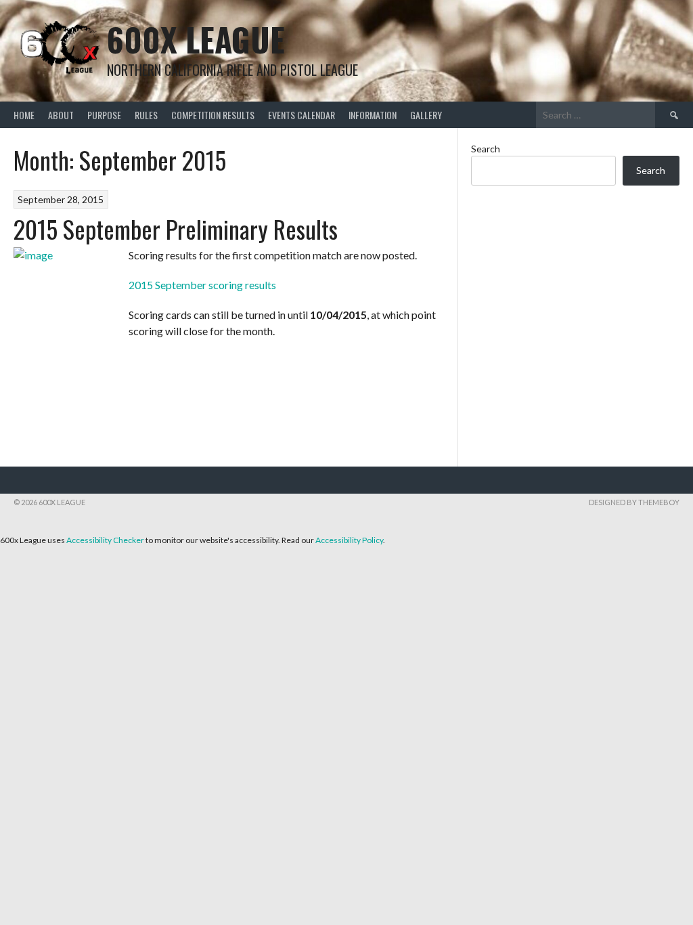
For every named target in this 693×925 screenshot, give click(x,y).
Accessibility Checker (105, 540)
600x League (196, 39)
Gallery (426, 115)
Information (373, 115)
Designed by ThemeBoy (634, 502)
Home (24, 115)
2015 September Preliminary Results (176, 228)
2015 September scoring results (202, 284)
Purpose (104, 115)
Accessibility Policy (349, 540)
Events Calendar (301, 115)
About (61, 115)
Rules (146, 115)
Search (485, 148)
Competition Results (212, 115)
